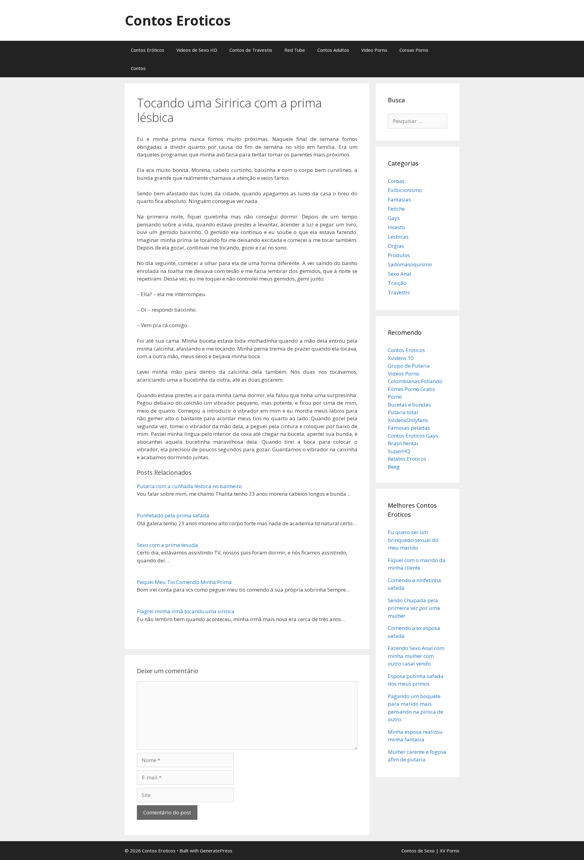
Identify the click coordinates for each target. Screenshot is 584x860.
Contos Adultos (333, 50)
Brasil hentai (403, 443)
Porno (395, 396)
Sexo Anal (399, 273)
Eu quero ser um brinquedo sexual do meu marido (413, 540)
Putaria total (403, 412)
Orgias (396, 245)
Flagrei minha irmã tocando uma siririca (186, 611)
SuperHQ (399, 451)
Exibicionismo (405, 190)
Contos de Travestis (250, 50)
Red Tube (294, 50)
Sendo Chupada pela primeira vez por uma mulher (414, 608)
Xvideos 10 (401, 358)
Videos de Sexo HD (196, 50)
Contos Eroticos (178, 20)
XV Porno (449, 851)
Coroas (396, 180)
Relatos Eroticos (407, 458)
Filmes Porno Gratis (411, 389)
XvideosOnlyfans (408, 420)
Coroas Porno (413, 50)
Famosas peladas (409, 427)
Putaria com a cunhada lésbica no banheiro (189, 486)
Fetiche (396, 208)
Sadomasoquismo (410, 264)
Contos (138, 68)
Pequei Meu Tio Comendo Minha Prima (184, 582)
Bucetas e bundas (409, 404)
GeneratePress (216, 851)
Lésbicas (398, 236)
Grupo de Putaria (409, 365)
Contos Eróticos (147, 50)
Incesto (396, 227)
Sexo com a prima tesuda (167, 544)
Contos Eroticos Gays (413, 435)
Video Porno (374, 50)
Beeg (394, 466)
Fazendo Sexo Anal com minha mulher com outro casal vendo (416, 656)
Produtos (399, 255)
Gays (394, 218)
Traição (397, 282)
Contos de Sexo (418, 851)
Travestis (399, 292)
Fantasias (399, 199)
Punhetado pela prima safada (173, 515)
